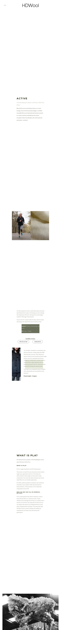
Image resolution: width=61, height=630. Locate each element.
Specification (23, 341)
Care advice (37, 341)
